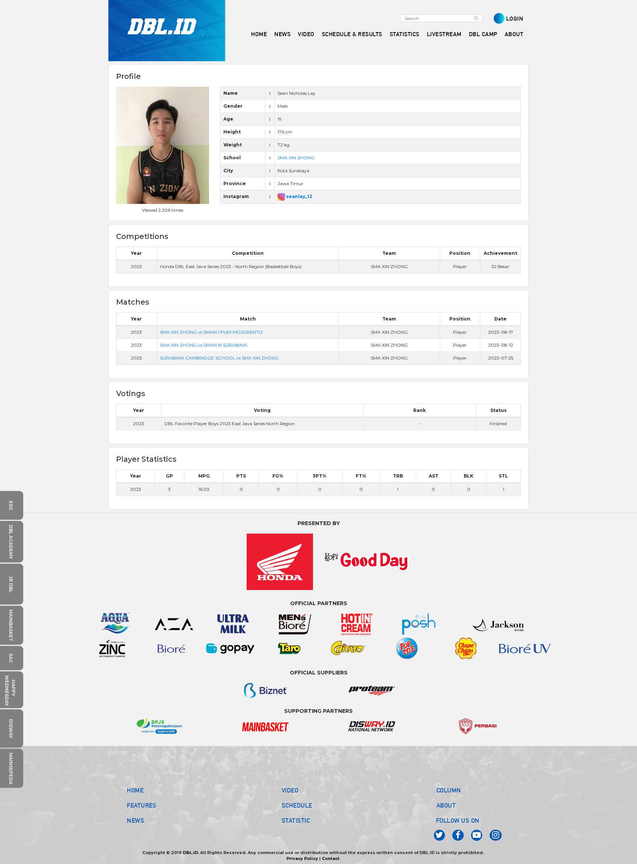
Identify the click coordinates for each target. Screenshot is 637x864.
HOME (259, 34)
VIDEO (306, 34)
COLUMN (448, 790)
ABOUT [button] (514, 34)
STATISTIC (296, 820)
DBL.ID (190, 852)
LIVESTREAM (444, 34)
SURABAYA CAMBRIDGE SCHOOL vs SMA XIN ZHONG (219, 358)
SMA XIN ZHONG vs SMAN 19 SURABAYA (203, 345)
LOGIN (514, 18)
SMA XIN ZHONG (296, 157)
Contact (331, 858)
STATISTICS (405, 34)
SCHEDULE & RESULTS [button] (352, 34)
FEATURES (141, 805)
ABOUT (446, 805)
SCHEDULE (297, 805)
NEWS (135, 820)
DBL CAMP (483, 34)
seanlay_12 (298, 196)
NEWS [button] (282, 34)
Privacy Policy (302, 858)
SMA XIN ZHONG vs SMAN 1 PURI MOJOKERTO (211, 332)
